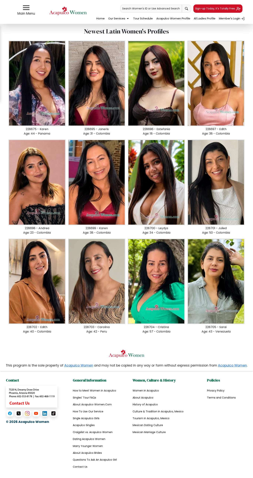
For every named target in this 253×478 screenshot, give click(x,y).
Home (100, 18)
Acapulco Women (78, 365)
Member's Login (230, 18)
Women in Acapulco (146, 390)
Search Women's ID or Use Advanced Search (151, 8)
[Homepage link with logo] (126, 354)
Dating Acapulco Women (89, 439)
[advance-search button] (186, 9)
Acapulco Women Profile (173, 18)
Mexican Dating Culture (148, 425)
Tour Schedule (143, 18)
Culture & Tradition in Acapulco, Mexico (158, 411)
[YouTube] (36, 413)
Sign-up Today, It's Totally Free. (215, 8)
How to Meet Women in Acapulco (94, 390)
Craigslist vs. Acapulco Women (93, 432)
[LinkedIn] (44, 413)
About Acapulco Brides (87, 453)
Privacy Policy (215, 390)
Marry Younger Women (88, 446)
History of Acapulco (145, 404)
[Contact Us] (31, 396)
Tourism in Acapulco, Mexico (151, 418)
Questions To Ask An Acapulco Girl (95, 460)
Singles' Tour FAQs (84, 397)
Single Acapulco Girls (86, 418)
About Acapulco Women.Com (92, 404)
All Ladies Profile (204, 18)
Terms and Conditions (221, 397)
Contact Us (80, 467)
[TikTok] (53, 413)
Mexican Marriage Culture (149, 432)
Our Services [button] (117, 18)
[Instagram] (27, 413)
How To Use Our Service (88, 411)
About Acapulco (143, 397)
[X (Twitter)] (18, 413)
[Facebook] (10, 413)
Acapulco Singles (84, 425)
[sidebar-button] (26, 7)
